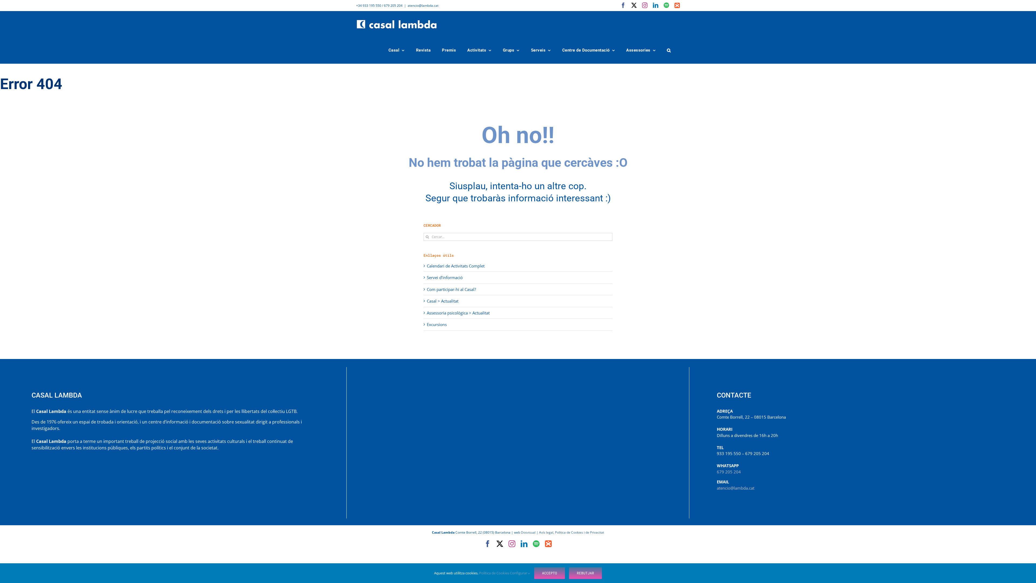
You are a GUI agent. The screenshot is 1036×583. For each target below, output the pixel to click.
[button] (669, 50)
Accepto (549, 573)
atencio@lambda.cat (423, 5)
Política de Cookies (494, 573)
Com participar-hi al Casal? (451, 289)
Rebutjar (585, 573)
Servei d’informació (445, 277)
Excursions (437, 324)
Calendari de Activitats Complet (456, 266)
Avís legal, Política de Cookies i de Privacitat (571, 532)
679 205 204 (729, 471)
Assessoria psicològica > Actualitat (458, 313)
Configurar (519, 573)
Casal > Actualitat (442, 301)
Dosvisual (528, 532)
